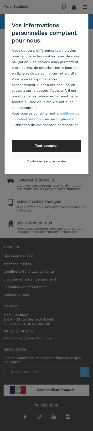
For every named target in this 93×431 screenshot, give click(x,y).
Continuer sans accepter (46, 161)
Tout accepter (46, 146)
